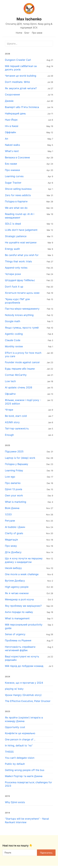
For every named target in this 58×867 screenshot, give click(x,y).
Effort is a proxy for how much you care (23, 354)
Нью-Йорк (11, 119)
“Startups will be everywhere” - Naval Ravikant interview (27, 820)
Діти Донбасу (13, 552)
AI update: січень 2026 (18, 387)
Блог (27, 32)
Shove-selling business (18, 188)
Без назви (11, 163)
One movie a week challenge (22, 574)
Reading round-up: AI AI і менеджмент (19, 215)
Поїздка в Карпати (16, 201)
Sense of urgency (15, 634)
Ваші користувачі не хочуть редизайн (22, 658)
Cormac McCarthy (16, 374)
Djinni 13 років (13, 489)
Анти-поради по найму (19, 612)
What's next (12, 151)
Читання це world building (20, 75)
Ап (6, 138)
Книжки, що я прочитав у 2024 (24, 682)
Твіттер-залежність (17, 428)
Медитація (11, 539)
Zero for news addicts (18, 195)
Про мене (37, 32)
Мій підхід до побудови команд (24, 665)
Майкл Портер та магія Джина (23, 776)
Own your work (14, 495)
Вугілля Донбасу (15, 580)
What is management (17, 618)
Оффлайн (10, 132)
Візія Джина (12, 508)
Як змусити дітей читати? (21, 88)
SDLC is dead (13, 223)
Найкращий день (15, 113)
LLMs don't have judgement (21, 229)
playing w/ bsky (14, 688)
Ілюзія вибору (13, 568)
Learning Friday (14, 470)
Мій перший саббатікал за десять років (21, 67)
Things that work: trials (18, 261)
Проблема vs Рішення (18, 640)
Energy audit (12, 248)
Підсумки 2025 (14, 451)
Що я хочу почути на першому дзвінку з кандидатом (24, 560)
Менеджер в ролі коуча (19, 599)
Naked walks (12, 144)
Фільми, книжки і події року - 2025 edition (23, 401)
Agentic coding (14, 333)
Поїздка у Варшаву (16, 464)
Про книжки (12, 170)
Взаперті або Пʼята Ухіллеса (22, 107)
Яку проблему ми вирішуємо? (23, 605)
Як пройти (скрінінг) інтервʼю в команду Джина (24, 719)
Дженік (9, 100)
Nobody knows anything (19, 315)
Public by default (15, 763)
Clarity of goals (14, 533)
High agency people (16, 586)
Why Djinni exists (15, 802)
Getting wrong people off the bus (24, 770)
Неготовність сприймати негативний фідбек (20, 648)
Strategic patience (15, 236)
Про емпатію (13, 483)
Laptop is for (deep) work (20, 457)
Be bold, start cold (16, 415)
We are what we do (16, 207)
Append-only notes (16, 267)
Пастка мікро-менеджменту (22, 308)
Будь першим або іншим (20, 368)
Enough (9, 434)
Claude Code (12, 340)
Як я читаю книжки (17, 593)
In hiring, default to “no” (19, 745)
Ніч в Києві (11, 126)
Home (19, 32)
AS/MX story (12, 422)
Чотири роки (13, 274)
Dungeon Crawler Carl (18, 59)
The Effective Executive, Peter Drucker (27, 701)
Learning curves (14, 176)
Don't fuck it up (14, 286)
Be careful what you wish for (22, 255)
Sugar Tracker (13, 182)
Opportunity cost (15, 727)
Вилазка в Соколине (17, 157)
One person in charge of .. (20, 739)
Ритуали (10, 520)
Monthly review (14, 346)
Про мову (11, 545)
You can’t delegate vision (19, 757)
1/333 (8, 514)
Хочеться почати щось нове (22, 292)
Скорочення (12, 94)
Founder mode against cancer (22, 362)
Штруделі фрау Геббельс (20, 280)
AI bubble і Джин (15, 527)
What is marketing (15, 501)
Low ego (10, 476)
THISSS (9, 751)
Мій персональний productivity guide (23, 626)
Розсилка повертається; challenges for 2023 (28, 784)
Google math (12, 321)
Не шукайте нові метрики (21, 242)
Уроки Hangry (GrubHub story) (23, 695)
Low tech (10, 381)
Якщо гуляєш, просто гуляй (22, 327)
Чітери (9, 409)
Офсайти (10, 393)
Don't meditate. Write (17, 81)
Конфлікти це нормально (20, 733)
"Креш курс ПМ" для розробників (17, 301)
